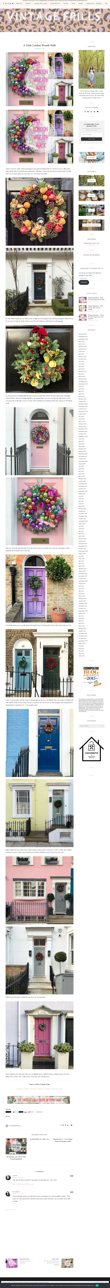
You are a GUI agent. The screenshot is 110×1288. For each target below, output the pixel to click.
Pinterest (41, 1089)
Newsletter (90, 3)
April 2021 (81, 394)
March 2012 (82, 656)
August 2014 (82, 583)
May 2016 (81, 531)
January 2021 (82, 401)
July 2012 (81, 646)
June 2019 (81, 439)
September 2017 (83, 491)
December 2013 (83, 603)
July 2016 (81, 526)
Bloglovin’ (55, 1089)
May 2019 (81, 441)
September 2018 (83, 461)
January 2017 (82, 511)
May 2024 (81, 354)
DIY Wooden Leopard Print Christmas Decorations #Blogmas (51, 1263)
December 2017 (83, 484)
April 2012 (81, 653)
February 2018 (82, 479)
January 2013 (82, 631)
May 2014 (81, 591)
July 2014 (81, 586)
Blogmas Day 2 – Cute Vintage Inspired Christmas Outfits (63, 1140)
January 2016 (82, 541)
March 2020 (82, 421)
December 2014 (83, 573)
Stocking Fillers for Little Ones (39, 1139)
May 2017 (81, 501)
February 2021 (82, 399)
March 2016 (82, 536)
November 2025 (83, 336)
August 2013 (82, 613)
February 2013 (82, 628)
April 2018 (81, 474)
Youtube (48, 1089)
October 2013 (82, 608)
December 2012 (83, 633)
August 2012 (82, 643)
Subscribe (84, 282)
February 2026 (83, 334)
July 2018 (81, 466)
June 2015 (81, 558)
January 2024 (82, 356)
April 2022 (81, 374)
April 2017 (81, 504)
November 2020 (83, 406)
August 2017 (82, 494)
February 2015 (82, 568)
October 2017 (82, 489)
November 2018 (83, 456)
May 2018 (81, 471)
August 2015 (82, 553)
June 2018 (81, 469)
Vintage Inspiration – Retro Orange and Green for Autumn (95, 308)
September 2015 (83, 551)
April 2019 (81, 444)
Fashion (65, 3)
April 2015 (81, 563)
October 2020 (82, 409)
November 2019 (83, 431)
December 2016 (83, 514)
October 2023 (82, 359)
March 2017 (82, 506)
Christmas (34, 42)
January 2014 (82, 601)
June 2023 (81, 364)
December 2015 (83, 543)
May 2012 (81, 651)
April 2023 (81, 369)
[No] (108, 1285)
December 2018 (83, 454)
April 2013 (81, 623)
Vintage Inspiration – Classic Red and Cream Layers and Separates (96, 317)
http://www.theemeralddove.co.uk (23, 1184)
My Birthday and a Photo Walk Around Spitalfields (16, 1158)
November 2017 (83, 486)
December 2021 (83, 381)
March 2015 (82, 566)
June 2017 (81, 499)
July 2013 (81, 616)
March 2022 (82, 376)
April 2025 (81, 341)
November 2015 (83, 546)
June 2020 (81, 419)
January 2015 (82, 571)
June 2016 (81, 528)
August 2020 (82, 414)
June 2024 (81, 351)
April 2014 (81, 593)
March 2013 (82, 626)
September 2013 (83, 611)
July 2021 (81, 386)
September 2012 (83, 641)
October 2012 (82, 638)
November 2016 (83, 516)
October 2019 (82, 434)
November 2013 (83, 606)
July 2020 (81, 416)
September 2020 (83, 411)
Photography (43, 42)
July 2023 (81, 361)
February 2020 (83, 424)
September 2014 (83, 581)
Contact (28, 3)
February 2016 (82, 538)
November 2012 (83, 636)
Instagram (19, 1089)
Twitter (26, 1089)
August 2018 (82, 464)
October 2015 (82, 548)
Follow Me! (91, 245)
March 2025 (82, 344)
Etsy (61, 1089)
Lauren (14, 1175)
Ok (97, 1285)
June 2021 (81, 389)
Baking (81, 3)
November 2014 (83, 576)
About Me (19, 3)
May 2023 (81, 366)
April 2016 (81, 533)
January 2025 (82, 349)
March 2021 (82, 396)
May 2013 (81, 621)
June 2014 (81, 588)
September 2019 (83, 436)
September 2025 (83, 339)
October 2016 (82, 519)
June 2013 (81, 618)
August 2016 (82, 524)
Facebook (34, 1089)
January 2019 (82, 451)
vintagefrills (16, 1126)
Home (73, 3)
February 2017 (82, 509)
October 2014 (82, 578)
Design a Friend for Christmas (25, 1262)
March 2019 (82, 446)
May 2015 (81, 561)
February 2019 (82, 449)
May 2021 (81, 391)
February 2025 (83, 346)
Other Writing (55, 3)
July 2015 (81, 556)
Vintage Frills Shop (40, 3)
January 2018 (82, 481)
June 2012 (81, 648)
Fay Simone (16, 1192)
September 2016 (83, 521)
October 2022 (82, 371)
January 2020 (82, 426)
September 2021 (83, 384)
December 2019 (83, 429)
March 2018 (82, 476)
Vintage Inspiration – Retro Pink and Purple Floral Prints (96, 299)
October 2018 (82, 459)
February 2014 (82, 598)
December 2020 (83, 404)
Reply (72, 1175)
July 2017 (81, 496)
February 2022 (83, 379)
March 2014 (82, 596)
